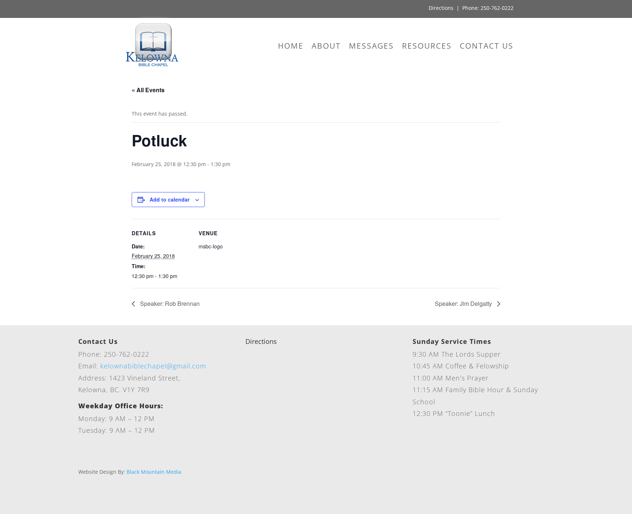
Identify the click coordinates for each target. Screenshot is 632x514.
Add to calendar (169, 199)
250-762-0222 (497, 7)
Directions (441, 7)
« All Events (148, 90)
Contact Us (487, 47)
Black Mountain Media (154, 471)
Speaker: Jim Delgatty (464, 303)
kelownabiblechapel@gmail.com (153, 365)
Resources (427, 47)
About (326, 47)
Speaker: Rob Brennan (169, 303)
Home (291, 47)
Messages (371, 47)
